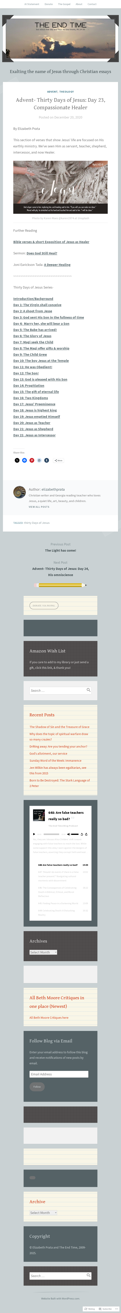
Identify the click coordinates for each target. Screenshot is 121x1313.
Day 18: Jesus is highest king (35, 410)
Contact (92, 4)
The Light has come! (60, 547)
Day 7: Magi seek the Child (33, 342)
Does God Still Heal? (42, 253)
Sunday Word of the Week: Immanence (55, 761)
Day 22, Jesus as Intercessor (34, 435)
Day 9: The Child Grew (30, 354)
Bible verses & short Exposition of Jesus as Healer (51, 242)
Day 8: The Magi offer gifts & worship (41, 348)
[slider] (75, 834)
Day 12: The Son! (26, 373)
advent (52, 91)
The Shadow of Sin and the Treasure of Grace (59, 727)
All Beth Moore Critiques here (49, 1018)
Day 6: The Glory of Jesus (32, 336)
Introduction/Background (33, 298)
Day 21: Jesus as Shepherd (33, 429)
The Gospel (64, 4)
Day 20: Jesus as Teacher (31, 423)
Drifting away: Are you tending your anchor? (58, 746)
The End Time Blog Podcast (63, 825)
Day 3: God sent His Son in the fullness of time (48, 317)
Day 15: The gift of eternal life (36, 392)
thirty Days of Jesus (37, 523)
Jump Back (81, 834)
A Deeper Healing (57, 264)
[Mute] (68, 834)
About (79, 4)
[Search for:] (60, 690)
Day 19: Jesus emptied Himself (36, 416)
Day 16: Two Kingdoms (30, 398)
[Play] (34, 834)
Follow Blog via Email (51, 1041)
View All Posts (39, 506)
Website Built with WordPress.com (60, 1298)
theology (66, 91)
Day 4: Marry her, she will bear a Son (41, 323)
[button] (60, 865)
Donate (49, 4)
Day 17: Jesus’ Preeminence (34, 404)
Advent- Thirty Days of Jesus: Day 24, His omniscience (60, 568)
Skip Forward (86, 834)
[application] (60, 834)
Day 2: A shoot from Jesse (32, 311)
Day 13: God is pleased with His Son (40, 379)
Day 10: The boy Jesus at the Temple (41, 360)
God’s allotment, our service (48, 754)
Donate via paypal (44, 606)
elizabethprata (53, 489)
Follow (37, 1086)
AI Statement (31, 4)
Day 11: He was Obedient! (32, 367)
